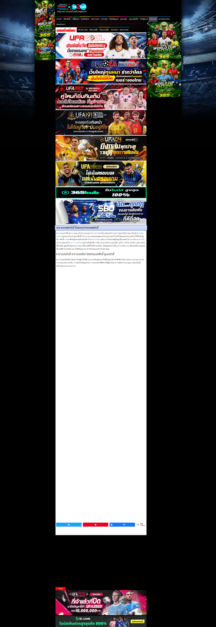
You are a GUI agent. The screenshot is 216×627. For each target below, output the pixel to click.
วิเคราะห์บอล (95, 19)
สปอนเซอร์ (114, 29)
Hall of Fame (124, 29)
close (60, 588)
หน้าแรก (59, 19)
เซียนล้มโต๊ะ (67, 19)
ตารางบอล (153, 19)
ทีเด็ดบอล (76, 19)
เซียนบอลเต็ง (94, 29)
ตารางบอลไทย (76, 243)
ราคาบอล (104, 19)
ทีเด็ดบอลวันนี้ (93, 239)
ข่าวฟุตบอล (144, 19)
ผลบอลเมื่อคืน (133, 19)
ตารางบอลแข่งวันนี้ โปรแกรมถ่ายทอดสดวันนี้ (77, 228)
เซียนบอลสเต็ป (104, 29)
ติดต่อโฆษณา (60, 24)
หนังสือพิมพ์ (85, 19)
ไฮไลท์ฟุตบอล (113, 19)
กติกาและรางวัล (83, 29)
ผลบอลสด (123, 19)
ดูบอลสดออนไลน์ (164, 19)
